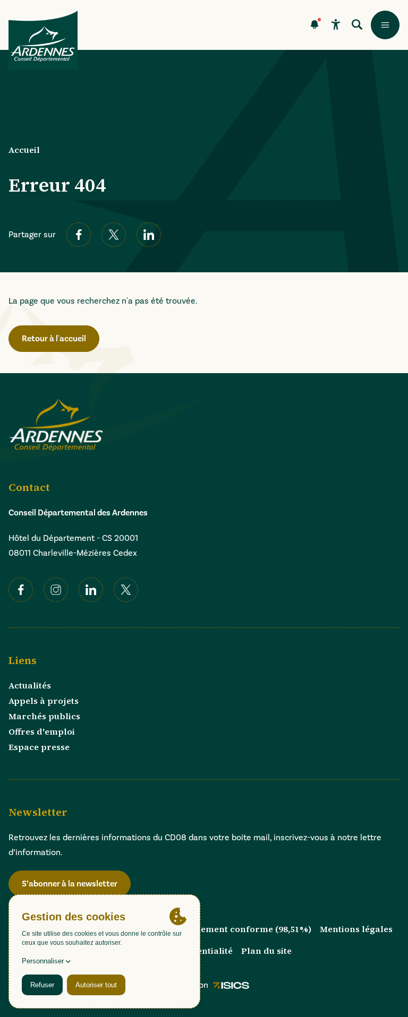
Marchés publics (44, 716)
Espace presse (39, 747)
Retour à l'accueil (54, 338)
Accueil (24, 150)
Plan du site (266, 950)
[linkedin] (149, 234)
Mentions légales (356, 929)
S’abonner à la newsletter (69, 883)
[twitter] (113, 234)
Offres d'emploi (41, 731)
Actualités (29, 685)
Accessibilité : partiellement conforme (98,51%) (209, 929)
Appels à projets (43, 700)
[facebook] (78, 234)
